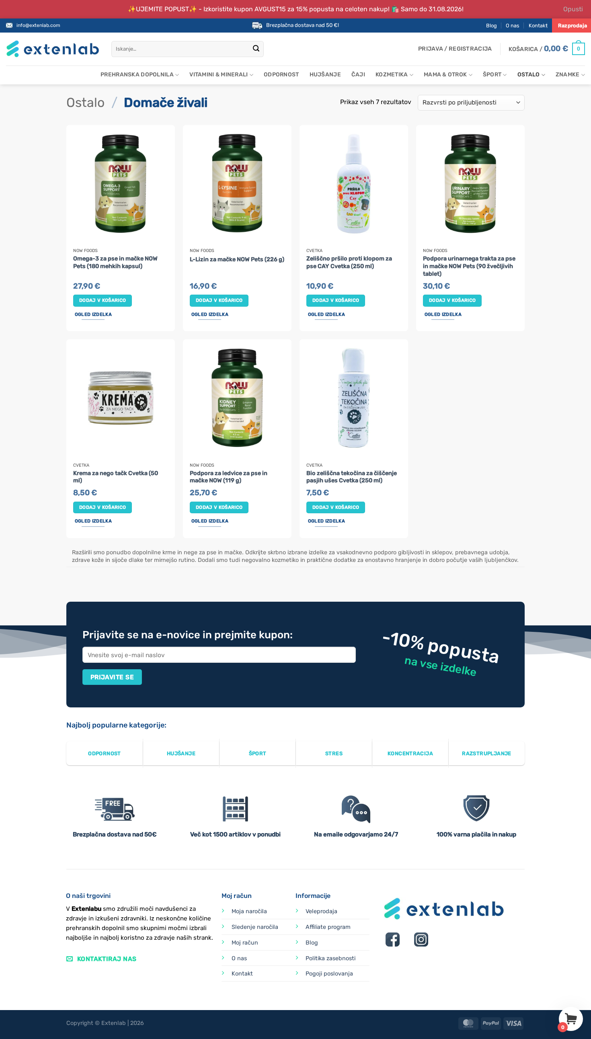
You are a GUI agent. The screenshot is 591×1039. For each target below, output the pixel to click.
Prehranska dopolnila (137, 74)
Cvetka (314, 250)
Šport (492, 74)
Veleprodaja (321, 911)
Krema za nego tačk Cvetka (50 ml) (115, 477)
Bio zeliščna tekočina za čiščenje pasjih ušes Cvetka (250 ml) (351, 477)
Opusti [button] (573, 9)
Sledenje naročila (255, 927)
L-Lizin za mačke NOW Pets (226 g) (237, 259)
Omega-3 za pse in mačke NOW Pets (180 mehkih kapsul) (115, 262)
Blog (491, 26)
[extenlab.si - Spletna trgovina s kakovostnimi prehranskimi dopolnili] (52, 49)
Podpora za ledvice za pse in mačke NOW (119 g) (228, 477)
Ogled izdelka (93, 314)
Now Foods (85, 250)
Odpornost (281, 74)
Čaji (358, 74)
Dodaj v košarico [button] (102, 300)
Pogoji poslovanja (329, 973)
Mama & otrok (445, 74)
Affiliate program (328, 927)
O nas (512, 26)
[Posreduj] (256, 49)
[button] (455, 49)
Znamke (568, 74)
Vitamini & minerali (218, 74)
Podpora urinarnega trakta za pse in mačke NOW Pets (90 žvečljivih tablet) (469, 266)
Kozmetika (392, 74)
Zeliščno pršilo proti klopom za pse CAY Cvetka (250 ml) (349, 262)
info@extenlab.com (38, 25)
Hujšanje (325, 74)
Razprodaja (572, 26)
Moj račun (245, 942)
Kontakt (538, 26)
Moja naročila (249, 911)
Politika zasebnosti (330, 958)
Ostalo (528, 74)
